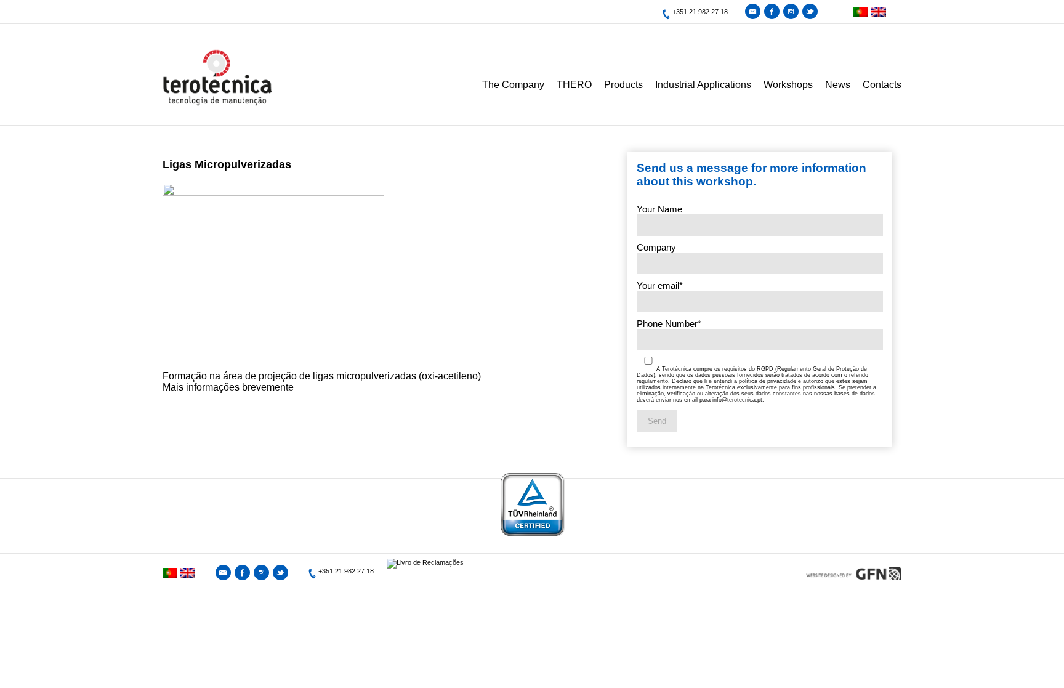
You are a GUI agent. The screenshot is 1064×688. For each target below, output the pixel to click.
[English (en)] (877, 12)
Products (623, 84)
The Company (513, 84)
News (837, 84)
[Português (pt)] (859, 12)
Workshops (788, 84)
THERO (574, 84)
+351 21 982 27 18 (700, 11)
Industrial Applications (703, 84)
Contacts (882, 84)
